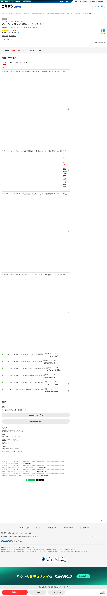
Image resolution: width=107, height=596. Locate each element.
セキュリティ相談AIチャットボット (67, 549)
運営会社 (10, 533)
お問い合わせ (52, 528)
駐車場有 (10, 39)
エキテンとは (24, 528)
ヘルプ (38, 528)
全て (4, 62)
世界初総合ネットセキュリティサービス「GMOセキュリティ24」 (16, 549)
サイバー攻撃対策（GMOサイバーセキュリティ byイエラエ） (27, 551)
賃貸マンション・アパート (18, 62)
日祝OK (4, 39)
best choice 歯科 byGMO (29, 536)
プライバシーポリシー (22, 533)
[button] (102, 592)
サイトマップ (84, 528)
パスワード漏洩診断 (39, 549)
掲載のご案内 (68, 528)
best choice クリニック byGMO (10, 536)
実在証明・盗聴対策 (5, 551)
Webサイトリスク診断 (51, 549)
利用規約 (3, 533)
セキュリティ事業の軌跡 (81, 551)
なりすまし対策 (69, 551)
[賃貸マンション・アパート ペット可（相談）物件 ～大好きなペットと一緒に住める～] (36, 312)
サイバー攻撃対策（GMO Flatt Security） (53, 551)
